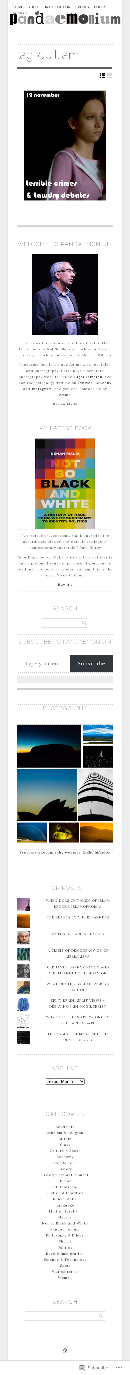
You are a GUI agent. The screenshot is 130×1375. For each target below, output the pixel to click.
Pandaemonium (65, 1229)
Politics (65, 1247)
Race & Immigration (65, 1253)
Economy (65, 1157)
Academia (65, 1127)
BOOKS (100, 6)
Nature (65, 1217)
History (65, 1169)
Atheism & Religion (65, 1133)
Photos (65, 1241)
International (65, 1187)
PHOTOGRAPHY (65, 708)
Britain (65, 1139)
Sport (65, 1265)
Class (65, 1145)
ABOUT (34, 6)
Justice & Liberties (65, 1193)
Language (65, 1205)
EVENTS (82, 6)
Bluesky (103, 383)
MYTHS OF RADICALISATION (78, 934)
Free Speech (65, 1163)
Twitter (85, 383)
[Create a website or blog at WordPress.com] (65, 1351)
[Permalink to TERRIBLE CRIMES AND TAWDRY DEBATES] (65, 145)
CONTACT (21, 12)
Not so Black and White (65, 1223)
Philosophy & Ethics (65, 1235)
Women (65, 1277)
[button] (49, 746)
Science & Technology (65, 1259)
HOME (18, 6)
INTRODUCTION (57, 6)
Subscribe (91, 663)
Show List (109, 75)
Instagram (42, 389)
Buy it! (64, 584)
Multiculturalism (65, 1211)
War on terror (65, 1271)
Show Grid (102, 75)
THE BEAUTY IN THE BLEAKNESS (78, 917)
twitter (37, 16)
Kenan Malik (65, 1199)
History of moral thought (65, 1175)
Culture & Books (65, 1151)
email (64, 395)
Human (65, 1181)
